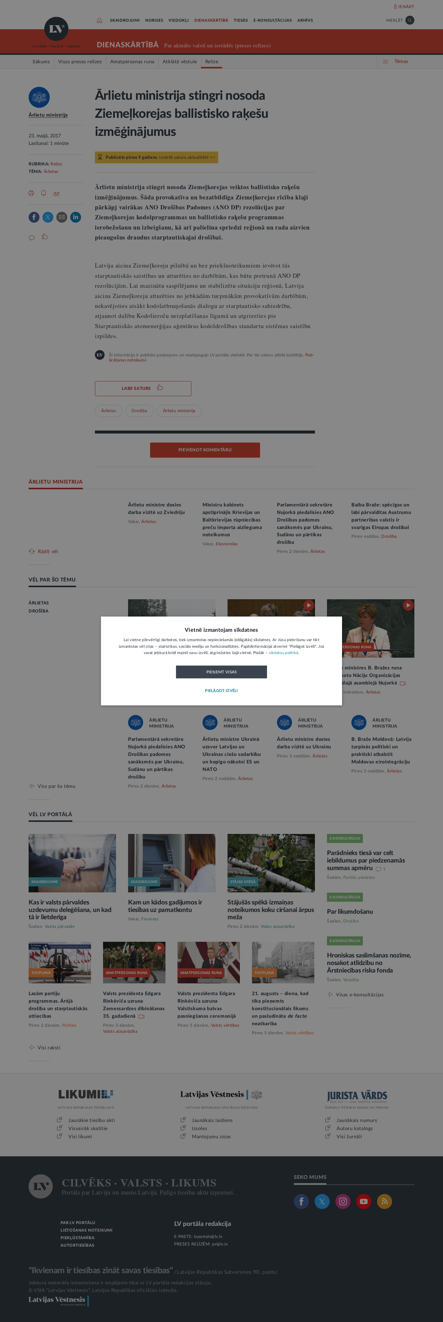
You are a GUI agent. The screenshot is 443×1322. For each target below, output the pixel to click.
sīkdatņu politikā (283, 653)
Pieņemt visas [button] (221, 672)
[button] (221, 691)
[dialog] (221, 660)
